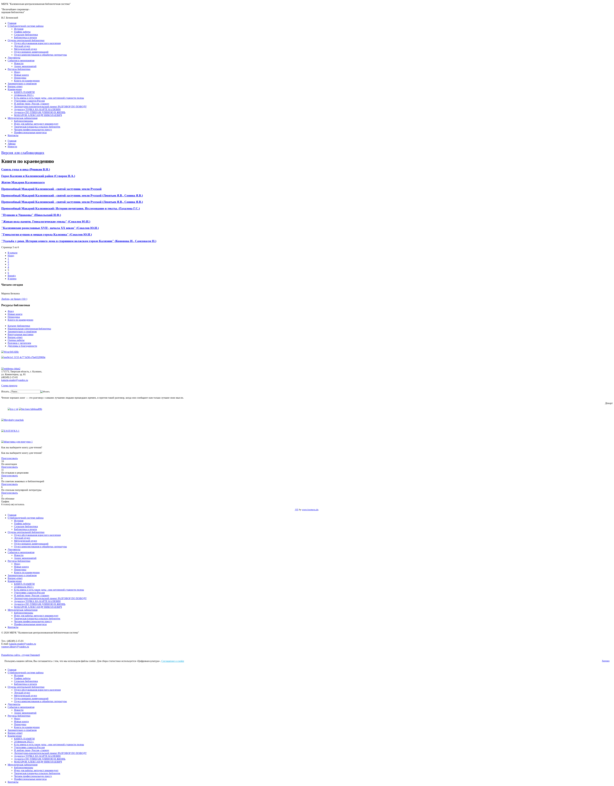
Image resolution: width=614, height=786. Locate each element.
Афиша (12, 143)
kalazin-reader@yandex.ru (14, 380)
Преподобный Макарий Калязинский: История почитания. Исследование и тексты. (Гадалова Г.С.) (70, 208)
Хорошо (606, 661)
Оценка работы (16, 340)
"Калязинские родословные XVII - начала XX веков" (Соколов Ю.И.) (50, 228)
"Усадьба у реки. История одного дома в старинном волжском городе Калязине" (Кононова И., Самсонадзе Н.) (78, 241)
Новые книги (21, 75)
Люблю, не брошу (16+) (14, 299)
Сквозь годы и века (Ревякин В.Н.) (25, 169)
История (18, 29)
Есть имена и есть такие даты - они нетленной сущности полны (49, 98)
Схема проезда (9, 385)
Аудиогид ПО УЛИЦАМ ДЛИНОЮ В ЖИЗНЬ (39, 112)
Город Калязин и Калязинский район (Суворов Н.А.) (38, 176)
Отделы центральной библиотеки (26, 40)
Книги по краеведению (27, 80)
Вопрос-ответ (15, 86)
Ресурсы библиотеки (19, 69)
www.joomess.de (310, 509)
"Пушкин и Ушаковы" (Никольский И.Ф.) (31, 215)
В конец (12, 278)
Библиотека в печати (25, 37)
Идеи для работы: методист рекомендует (36, 123)
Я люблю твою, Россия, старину (31, 103)
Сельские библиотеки (26, 34)
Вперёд (12, 275)
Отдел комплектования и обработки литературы (40, 54)
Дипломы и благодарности (22, 346)
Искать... (6, 391)
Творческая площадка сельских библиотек (37, 126)
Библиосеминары (23, 121)
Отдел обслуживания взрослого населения (37, 43)
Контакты (13, 135)
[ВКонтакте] (13, 409)
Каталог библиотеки (19, 325)
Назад (11, 255)
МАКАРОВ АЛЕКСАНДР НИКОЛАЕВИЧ (38, 115)
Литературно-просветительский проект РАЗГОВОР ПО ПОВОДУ (50, 106)
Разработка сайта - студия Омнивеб (20, 655)
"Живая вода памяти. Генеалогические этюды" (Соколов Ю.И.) (45, 221)
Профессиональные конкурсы (30, 132)
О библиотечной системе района (25, 26)
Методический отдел (25, 49)
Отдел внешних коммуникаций (31, 52)
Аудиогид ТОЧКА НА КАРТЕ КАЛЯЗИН (37, 109)
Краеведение (15, 89)
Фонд (17, 72)
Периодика (20, 77)
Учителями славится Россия (29, 100)
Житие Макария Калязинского (23, 182)
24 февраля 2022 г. (24, 95)
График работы (22, 31)
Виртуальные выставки (20, 334)
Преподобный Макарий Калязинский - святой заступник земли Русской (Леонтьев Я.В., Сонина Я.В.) (72, 195)
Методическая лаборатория (22, 118)
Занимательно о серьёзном (22, 83)
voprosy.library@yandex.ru (15, 646)
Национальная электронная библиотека (29, 328)
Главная (12, 23)
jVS (296, 509)
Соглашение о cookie (172, 661)
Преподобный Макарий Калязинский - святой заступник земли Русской (51, 189)
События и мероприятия (21, 60)
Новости (19, 63)
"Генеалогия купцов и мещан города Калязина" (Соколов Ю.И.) (46, 234)
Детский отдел (22, 46)
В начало (12, 252)
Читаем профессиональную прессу (33, 129)
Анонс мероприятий (25, 66)
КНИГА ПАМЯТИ (24, 92)
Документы (14, 57)
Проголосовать (9, 458)
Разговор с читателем (19, 343)
